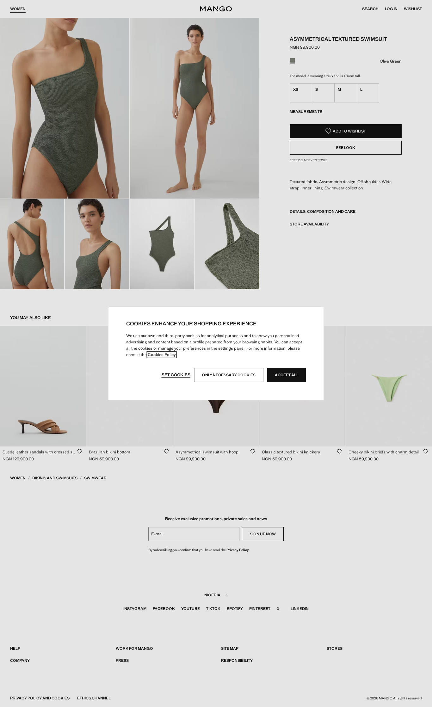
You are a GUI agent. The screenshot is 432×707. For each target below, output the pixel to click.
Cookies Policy (162, 354)
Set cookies (176, 375)
